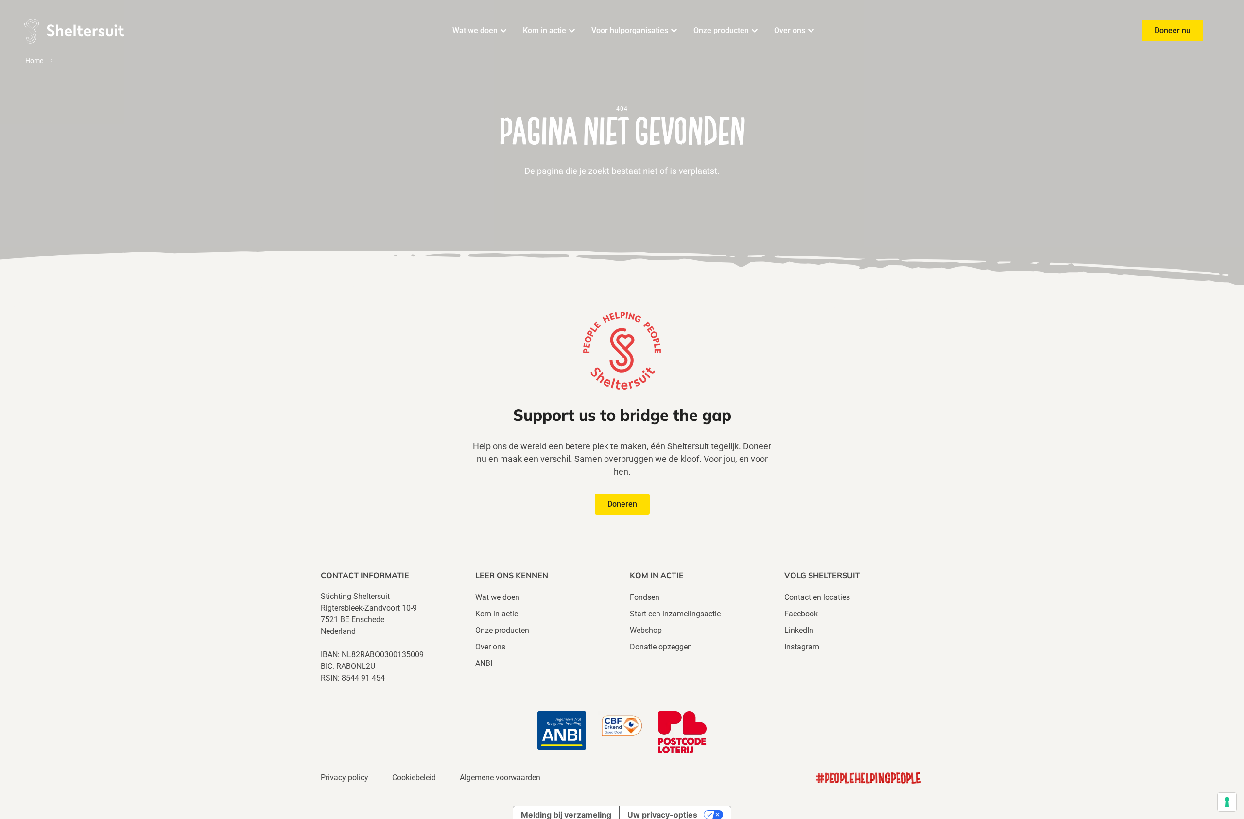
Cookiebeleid (414, 778)
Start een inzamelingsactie (675, 613)
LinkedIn (798, 630)
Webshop (646, 630)
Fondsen (644, 597)
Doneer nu (1173, 30)
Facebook (801, 613)
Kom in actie (544, 30)
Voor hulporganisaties (629, 30)
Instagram (801, 646)
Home (34, 61)
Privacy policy (344, 778)
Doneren (622, 504)
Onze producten (721, 30)
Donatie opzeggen (661, 646)
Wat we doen (475, 30)
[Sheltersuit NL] (73, 30)
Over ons (789, 30)
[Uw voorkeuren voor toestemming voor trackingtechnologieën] (1227, 802)
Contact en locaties (817, 597)
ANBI (483, 663)
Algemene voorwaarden (500, 778)
